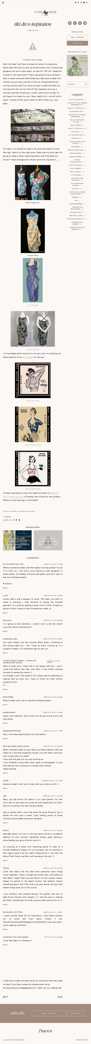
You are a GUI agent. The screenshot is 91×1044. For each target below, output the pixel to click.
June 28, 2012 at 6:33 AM (52, 697)
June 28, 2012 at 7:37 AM (52, 712)
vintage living (77, 215)
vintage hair (77, 212)
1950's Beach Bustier (33, 489)
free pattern (77, 153)
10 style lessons (77, 99)
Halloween (77, 168)
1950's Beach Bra (32, 401)
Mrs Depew (27, 357)
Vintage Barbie (77, 204)
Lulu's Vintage (33, 305)
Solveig (7, 620)
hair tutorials (77, 165)
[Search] (86, 84)
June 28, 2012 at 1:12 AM (53, 564)
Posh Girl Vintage (33, 349)
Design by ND (82, 1040)
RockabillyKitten (12, 912)
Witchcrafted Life (13, 564)
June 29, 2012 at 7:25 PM (52, 912)
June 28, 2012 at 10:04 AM (52, 780)
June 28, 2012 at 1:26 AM (52, 595)
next (60, 996)
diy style (77, 132)
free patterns (77, 156)
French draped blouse (32, 445)
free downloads (77, 150)
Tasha (6, 868)
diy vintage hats (77, 135)
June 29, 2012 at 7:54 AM (52, 830)
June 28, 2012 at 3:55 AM (52, 620)
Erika (6, 830)
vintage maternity (77, 219)
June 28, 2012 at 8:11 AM (53, 731)
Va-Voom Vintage (16, 1040)
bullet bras (77, 125)
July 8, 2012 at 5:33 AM (53, 937)
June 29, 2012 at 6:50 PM (52, 868)
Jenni (6, 781)
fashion (77, 138)
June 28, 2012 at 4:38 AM (52, 639)
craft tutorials (77, 128)
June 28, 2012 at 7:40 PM (52, 796)
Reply (5, 588)
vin (77, 200)
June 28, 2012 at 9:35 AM (52, 746)
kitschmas (77, 175)
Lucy (5, 596)
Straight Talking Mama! (16, 937)
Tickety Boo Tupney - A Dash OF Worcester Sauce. (20, 662)
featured (77, 147)
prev (5, 996)
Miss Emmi (8, 697)
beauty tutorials (77, 108)
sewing (8, 517)
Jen (5, 796)
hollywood (77, 172)
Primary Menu (2, 3)
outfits (77, 189)
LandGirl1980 (10, 639)
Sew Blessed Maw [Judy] (16, 746)
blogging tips (77, 111)
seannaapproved (12, 731)
